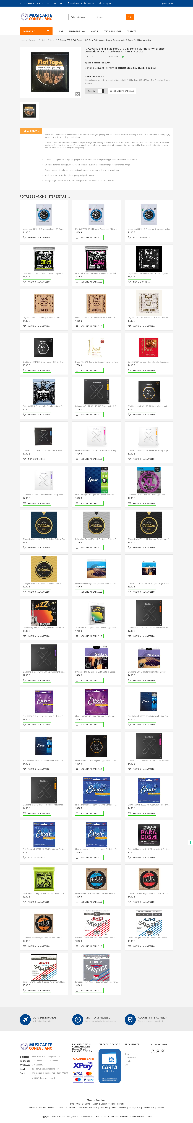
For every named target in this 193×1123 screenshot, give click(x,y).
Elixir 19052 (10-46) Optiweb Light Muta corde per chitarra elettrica (103, 494)
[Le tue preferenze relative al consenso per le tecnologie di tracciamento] (190, 842)
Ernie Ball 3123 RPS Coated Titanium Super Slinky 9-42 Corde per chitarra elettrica (110, 273)
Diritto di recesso (118, 1107)
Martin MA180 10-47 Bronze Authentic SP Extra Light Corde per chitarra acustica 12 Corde (61, 229)
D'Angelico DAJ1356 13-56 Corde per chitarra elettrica (46, 539)
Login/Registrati (166, 3)
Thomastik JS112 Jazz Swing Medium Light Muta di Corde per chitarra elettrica (108, 627)
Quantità (91, 91)
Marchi (94, 31)
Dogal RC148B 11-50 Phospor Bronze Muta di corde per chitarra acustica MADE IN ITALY (61, 317)
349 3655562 (37, 1064)
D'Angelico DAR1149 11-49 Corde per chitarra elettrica (151, 539)
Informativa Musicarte (88, 1107)
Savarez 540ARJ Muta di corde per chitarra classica (45, 982)
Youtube (90, 3)
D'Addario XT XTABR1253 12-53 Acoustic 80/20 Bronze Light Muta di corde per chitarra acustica (64, 450)
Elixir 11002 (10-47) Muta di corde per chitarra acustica (99, 716)
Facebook (74, 3)
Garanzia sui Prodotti (67, 1107)
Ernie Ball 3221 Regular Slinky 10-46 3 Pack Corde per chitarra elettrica (53, 893)
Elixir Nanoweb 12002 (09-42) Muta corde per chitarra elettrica (102, 805)
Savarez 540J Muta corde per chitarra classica (147, 937)
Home (60, 31)
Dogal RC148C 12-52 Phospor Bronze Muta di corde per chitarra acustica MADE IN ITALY (114, 317)
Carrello (128, 1061)
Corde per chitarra (46, 40)
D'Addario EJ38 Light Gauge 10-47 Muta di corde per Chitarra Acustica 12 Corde (109, 583)
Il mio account (131, 1054)
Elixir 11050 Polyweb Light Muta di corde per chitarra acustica (49, 716)
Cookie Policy (148, 1107)
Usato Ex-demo (83, 1104)
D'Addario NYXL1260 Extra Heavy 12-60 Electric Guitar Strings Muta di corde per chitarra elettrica (64, 362)
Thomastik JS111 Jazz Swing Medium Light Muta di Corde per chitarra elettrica (56, 627)
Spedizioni (104, 1107)
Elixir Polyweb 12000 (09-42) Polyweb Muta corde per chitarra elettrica (158, 716)
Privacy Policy (134, 1107)
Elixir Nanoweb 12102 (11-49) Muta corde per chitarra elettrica (102, 849)
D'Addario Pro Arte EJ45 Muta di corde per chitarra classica (153, 893)
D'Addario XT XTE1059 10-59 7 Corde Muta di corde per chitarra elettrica (106, 406)
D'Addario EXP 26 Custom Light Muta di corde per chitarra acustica (157, 672)
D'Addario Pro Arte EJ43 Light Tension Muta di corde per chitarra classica (54, 937)
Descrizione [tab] (31, 130)
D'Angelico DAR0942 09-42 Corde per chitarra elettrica (98, 539)
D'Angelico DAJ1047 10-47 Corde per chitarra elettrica (46, 583)
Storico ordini (130, 1057)
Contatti (132, 31)
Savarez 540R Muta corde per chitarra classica (95, 937)
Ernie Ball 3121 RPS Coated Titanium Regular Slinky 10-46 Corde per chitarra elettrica (59, 273)
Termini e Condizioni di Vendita (42, 1107)
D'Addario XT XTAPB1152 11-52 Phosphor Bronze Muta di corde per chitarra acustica (60, 672)
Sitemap (160, 1107)
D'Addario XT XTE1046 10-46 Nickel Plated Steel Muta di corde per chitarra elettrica (59, 805)
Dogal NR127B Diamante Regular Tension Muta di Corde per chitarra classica (108, 362)
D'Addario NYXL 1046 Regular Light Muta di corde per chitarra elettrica (105, 760)
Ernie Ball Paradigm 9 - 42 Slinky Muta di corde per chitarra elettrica (157, 849)
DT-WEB (148, 1116)
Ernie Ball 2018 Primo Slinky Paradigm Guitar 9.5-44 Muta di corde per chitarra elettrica (60, 406)
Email (60, 3)
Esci (126, 1064)
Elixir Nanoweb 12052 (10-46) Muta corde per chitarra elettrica (154, 805)
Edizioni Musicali (112, 31)
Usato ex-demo (77, 31)
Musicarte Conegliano (96, 1100)
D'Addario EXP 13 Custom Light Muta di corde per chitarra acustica (104, 672)
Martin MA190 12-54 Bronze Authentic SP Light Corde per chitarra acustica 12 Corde (111, 229)
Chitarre (31, 40)
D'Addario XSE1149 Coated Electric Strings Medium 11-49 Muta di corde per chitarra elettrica (62, 494)
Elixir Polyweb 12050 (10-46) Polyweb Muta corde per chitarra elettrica (53, 760)
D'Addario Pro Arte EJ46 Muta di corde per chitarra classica (100, 893)
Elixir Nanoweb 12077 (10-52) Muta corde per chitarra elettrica (49, 849)
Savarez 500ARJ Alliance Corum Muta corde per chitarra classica (102, 982)
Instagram (107, 3)
